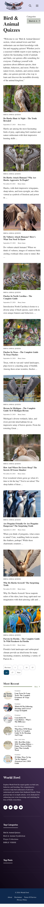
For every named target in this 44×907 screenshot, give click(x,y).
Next (18, 672)
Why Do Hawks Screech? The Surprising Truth (21, 584)
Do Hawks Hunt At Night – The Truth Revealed (20, 119)
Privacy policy (22, 900)
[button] (30, 5)
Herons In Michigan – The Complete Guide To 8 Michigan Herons (19, 409)
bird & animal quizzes (11, 832)
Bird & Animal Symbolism (14, 836)
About (10, 897)
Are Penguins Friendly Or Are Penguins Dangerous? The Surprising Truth (20, 524)
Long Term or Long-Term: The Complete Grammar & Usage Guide (22, 696)
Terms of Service (30, 897)
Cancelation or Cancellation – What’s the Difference (23, 719)
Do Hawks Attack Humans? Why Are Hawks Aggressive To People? (19, 179)
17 (12, 672)
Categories (31, 16)
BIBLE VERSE (9, 842)
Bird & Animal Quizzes (12, 115)
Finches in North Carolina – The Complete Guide (17, 297)
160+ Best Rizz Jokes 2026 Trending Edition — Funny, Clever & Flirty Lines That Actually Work (24, 746)
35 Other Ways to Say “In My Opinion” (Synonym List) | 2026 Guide (23, 760)
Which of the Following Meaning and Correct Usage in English (23, 708)
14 (26, 667)
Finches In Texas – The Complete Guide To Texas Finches (20, 353)
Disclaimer (18, 897)
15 (32, 667)
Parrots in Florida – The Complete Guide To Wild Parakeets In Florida (21, 640)
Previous (8, 667)
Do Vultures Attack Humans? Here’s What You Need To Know (19, 238)
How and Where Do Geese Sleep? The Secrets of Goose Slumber (20, 468)
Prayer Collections (10, 839)
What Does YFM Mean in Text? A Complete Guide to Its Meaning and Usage (23, 732)
